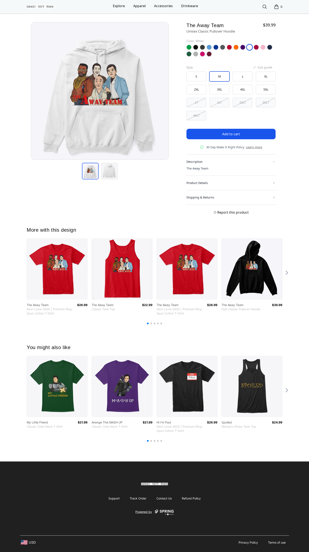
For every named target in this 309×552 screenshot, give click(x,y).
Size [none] (189, 67)
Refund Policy (191, 498)
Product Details (197, 183)
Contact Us (164, 498)
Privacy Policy (248, 542)
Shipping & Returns (200, 197)
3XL (219, 89)
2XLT (242, 102)
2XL (196, 89)
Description (194, 162)
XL (265, 76)
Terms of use (277, 542)
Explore (119, 6)
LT (196, 102)
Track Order (138, 498)
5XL (265, 89)
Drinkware (189, 6)
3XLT (266, 102)
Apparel (139, 6)
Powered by (143, 512)
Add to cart (231, 134)
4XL (242, 89)
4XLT (196, 115)
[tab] (90, 171)
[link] (57, 269)
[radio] (196, 76)
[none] (262, 67)
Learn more (254, 147)
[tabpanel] (100, 91)
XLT (219, 102)
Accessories (163, 6)
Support (114, 498)
